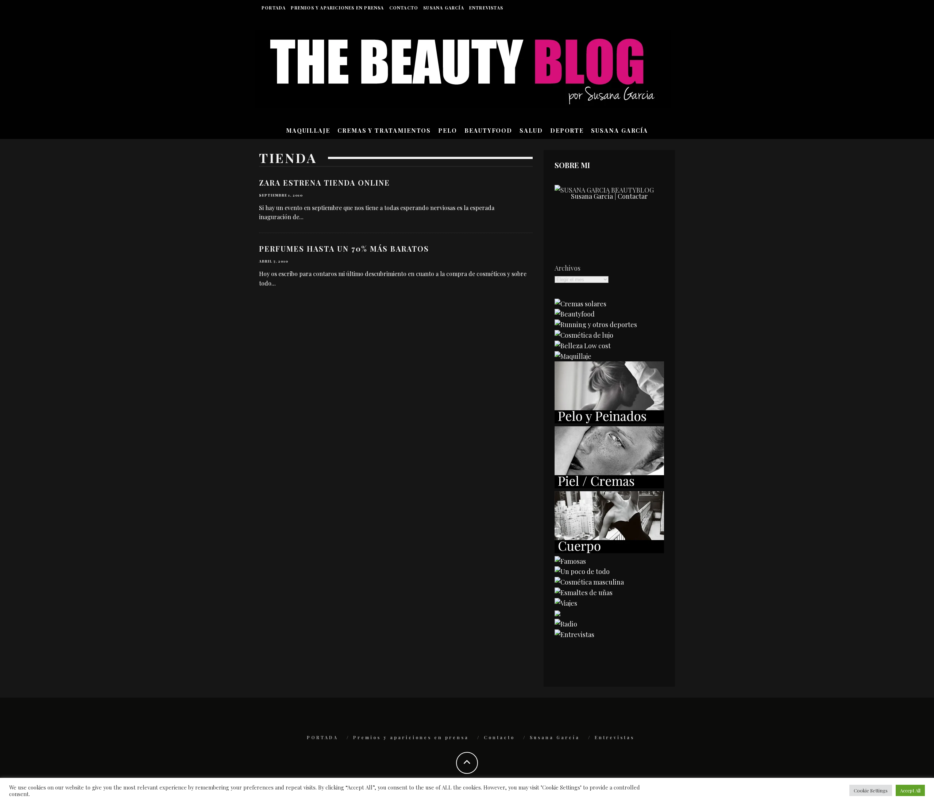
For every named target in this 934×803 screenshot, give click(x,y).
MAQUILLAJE (308, 130)
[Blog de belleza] (582, 571)
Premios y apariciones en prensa (337, 8)
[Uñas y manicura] (584, 592)
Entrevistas (486, 8)
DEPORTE (567, 130)
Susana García (443, 8)
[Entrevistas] (574, 634)
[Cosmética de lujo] (584, 335)
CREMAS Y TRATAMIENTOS (384, 130)
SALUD (531, 130)
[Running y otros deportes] (596, 324)
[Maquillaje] (573, 356)
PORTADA (274, 8)
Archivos (567, 268)
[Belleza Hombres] (589, 582)
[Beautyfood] (575, 314)
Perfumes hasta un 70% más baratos (344, 248)
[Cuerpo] (609, 550)
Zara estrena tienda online (324, 182)
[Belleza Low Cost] (583, 345)
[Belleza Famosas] (570, 561)
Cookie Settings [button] (871, 790)
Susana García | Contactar (609, 196)
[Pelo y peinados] (609, 420)
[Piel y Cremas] (609, 485)
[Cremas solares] (580, 303)
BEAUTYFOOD (488, 130)
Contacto (403, 8)
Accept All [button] (910, 790)
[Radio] (566, 624)
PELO (447, 130)
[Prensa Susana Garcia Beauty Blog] (557, 613)
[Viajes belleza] (566, 603)
